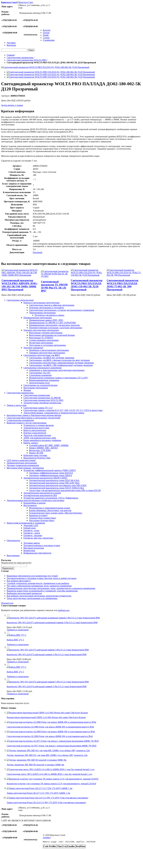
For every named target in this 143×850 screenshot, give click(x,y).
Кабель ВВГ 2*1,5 (15, 672)
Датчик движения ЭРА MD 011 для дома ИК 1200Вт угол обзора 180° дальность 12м (47, 755)
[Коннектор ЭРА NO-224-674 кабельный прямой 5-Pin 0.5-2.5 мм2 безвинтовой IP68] (48, 682)
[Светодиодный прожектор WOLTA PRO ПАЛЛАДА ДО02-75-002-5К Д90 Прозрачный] (124, 275)
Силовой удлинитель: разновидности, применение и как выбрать (38, 583)
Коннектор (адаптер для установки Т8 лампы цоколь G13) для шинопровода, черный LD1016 (51, 783)
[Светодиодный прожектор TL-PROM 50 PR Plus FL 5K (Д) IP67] (55, 276)
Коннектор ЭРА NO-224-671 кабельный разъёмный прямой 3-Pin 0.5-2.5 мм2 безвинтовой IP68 (52, 622)
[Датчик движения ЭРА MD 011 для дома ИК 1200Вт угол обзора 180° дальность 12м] (48, 750)
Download (37, 252)
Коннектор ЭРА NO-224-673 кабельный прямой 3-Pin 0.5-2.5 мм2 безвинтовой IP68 (46, 654)
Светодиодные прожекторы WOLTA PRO (27, 60)
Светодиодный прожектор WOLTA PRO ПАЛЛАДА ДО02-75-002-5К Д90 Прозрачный (122, 285)
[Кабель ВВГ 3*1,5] (16, 635)
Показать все (7, 603)
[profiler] (47, 837)
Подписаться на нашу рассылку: (16, 563)
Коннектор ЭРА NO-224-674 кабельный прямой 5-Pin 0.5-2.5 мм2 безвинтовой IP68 (46, 686)
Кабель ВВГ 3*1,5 (15, 640)
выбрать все (64, 610)
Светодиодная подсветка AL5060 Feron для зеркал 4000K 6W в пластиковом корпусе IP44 (50, 736)
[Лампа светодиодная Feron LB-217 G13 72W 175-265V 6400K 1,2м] (39, 788)
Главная (10, 55)
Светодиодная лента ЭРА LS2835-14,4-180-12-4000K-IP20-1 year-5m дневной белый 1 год (49, 774)
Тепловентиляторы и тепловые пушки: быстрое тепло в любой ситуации (41, 578)
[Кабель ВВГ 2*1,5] (16, 667)
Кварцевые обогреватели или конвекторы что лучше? (32, 576)
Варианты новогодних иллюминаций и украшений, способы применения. (42, 591)
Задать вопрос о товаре (12, 105)
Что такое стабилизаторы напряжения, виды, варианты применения (39, 586)
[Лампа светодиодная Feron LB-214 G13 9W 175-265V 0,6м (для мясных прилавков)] (47, 798)
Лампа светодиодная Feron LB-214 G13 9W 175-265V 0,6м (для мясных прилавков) (46, 802)
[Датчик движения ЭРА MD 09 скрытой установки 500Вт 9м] (36, 760)
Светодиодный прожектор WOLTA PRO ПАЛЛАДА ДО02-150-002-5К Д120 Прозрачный (87, 285)
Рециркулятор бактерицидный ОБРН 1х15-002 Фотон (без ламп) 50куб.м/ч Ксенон (46, 717)
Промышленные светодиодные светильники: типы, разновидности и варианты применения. (51, 588)
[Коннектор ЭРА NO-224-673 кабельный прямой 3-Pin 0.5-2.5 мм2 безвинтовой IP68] (48, 650)
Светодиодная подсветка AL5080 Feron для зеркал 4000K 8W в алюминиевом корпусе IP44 (50, 727)
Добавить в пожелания (17, 630)
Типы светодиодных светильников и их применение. (32, 598)
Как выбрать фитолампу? (19, 581)
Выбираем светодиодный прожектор (24, 593)
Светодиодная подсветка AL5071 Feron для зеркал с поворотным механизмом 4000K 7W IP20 (51, 746)
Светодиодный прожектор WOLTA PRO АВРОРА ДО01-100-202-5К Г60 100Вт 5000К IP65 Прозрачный (20, 285)
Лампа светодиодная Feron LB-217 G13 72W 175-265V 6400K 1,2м (38, 793)
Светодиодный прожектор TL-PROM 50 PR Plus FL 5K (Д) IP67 (54, 286)
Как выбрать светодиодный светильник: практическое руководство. (39, 596)
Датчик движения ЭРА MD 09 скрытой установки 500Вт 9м (35, 764)
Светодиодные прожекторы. (20, 57)
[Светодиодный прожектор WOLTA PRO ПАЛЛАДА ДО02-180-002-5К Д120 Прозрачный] (45, 67)
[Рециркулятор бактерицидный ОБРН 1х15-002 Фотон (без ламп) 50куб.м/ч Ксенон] (47, 712)
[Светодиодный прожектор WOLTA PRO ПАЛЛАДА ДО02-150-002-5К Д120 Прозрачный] (88, 275)
